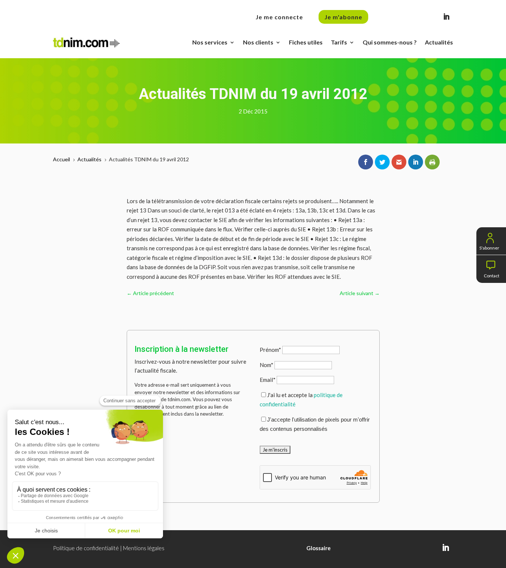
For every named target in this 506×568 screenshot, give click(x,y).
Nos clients (258, 42)
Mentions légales (143, 548)
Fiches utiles (306, 42)
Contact (491, 275)
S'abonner (489, 247)
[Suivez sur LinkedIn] (446, 16)
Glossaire (318, 548)
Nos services (209, 42)
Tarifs (339, 42)
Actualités (439, 42)
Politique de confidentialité (86, 548)
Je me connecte (279, 16)
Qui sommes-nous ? (390, 42)
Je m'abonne (343, 16)
